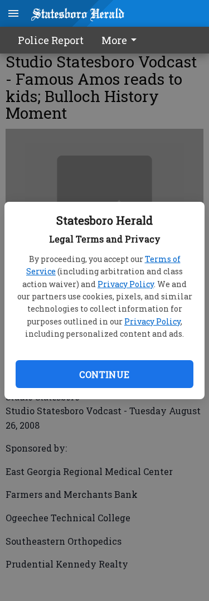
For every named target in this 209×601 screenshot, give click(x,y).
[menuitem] (122, 40)
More (114, 40)
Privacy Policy (126, 284)
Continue (104, 374)
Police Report (51, 40)
